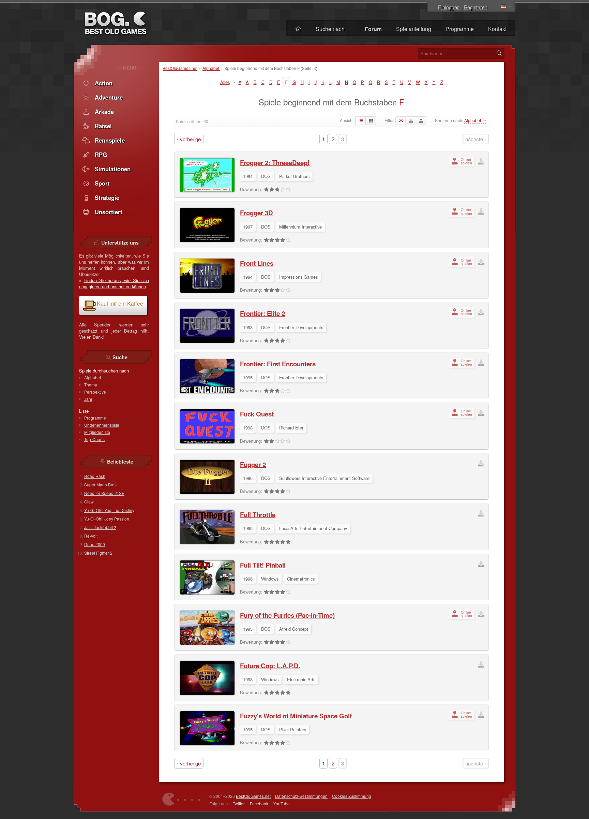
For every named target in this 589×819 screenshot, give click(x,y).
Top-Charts (94, 439)
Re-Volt (90, 536)
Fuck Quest (257, 414)
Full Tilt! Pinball (263, 565)
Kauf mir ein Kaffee (120, 303)
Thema (90, 384)
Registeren (475, 7)
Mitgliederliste (97, 432)
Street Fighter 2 (98, 553)
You (281, 803)
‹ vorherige (189, 139)
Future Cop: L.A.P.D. (270, 665)
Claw (89, 501)
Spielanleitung (413, 29)
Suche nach (331, 29)
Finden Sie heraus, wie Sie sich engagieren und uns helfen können (114, 283)
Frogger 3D (256, 212)
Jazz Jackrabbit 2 (100, 527)
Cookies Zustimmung (351, 796)
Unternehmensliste (101, 425)
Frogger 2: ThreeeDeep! (274, 162)
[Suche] (499, 53)
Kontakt (497, 29)
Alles (225, 82)
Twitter (239, 803)
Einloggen (449, 7)
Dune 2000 (94, 544)
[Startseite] (298, 29)
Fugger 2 (253, 464)
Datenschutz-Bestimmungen (301, 796)
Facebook (259, 803)
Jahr (88, 399)
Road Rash (94, 476)
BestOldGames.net (180, 68)
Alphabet (211, 68)
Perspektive (95, 392)
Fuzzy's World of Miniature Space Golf (296, 715)
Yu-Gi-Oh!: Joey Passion (106, 519)
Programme (459, 29)
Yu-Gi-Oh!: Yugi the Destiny (109, 510)
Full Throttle (257, 514)
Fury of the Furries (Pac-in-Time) (287, 615)
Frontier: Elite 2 (262, 313)
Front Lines (256, 263)
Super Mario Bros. (101, 484)
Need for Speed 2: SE (104, 493)
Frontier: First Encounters (278, 363)
